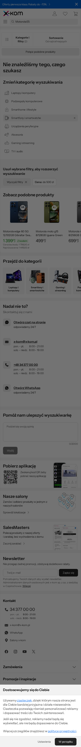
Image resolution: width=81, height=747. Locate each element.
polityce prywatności (62, 731)
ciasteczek (24, 700)
